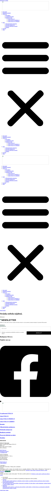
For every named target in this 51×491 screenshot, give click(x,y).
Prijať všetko (7, 471)
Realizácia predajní (5, 432)
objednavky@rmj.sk (4, 451)
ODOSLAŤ (39, 333)
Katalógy (7, 27)
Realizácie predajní (7, 13)
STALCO (5, 14)
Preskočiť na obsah (4, 0)
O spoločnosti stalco (9, 16)
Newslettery (7, 15)
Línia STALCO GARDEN (13, 21)
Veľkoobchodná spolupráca (11, 23)
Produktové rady (8, 17)
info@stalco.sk (2, 324)
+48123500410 (3, 463)
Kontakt (4, 28)
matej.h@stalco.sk (3, 326)
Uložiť (1, 490)
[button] (25, 82)
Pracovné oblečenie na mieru (11, 26)
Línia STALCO (11, 19)
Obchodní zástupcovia (10, 25)
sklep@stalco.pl (3, 461)
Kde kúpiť (5, 11)
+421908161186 (3, 452)
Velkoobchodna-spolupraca (7, 427)
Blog (4, 29)
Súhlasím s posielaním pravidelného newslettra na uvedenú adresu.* (13, 333)
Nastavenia (2, 471)
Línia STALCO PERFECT (14, 20)
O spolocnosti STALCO (6, 413)
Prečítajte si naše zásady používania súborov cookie (36, 470)
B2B (4, 22)
